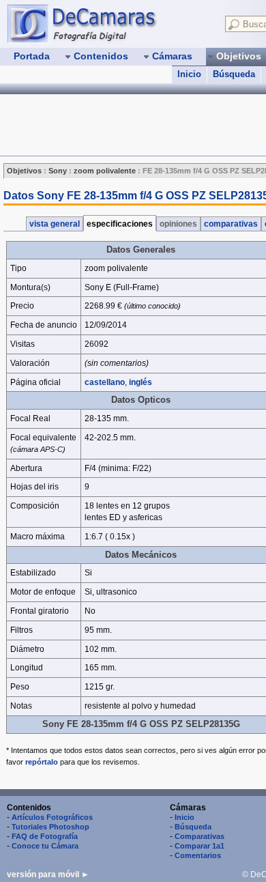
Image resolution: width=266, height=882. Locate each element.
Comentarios (198, 855)
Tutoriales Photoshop (50, 827)
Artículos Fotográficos (52, 817)
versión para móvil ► (48, 874)
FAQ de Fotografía (45, 836)
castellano (105, 382)
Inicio (189, 74)
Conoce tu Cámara (45, 846)
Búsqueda (234, 74)
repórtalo (41, 762)
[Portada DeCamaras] (109, 23)
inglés (140, 382)
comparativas (231, 224)
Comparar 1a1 (199, 846)
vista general (54, 224)
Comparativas (199, 836)
